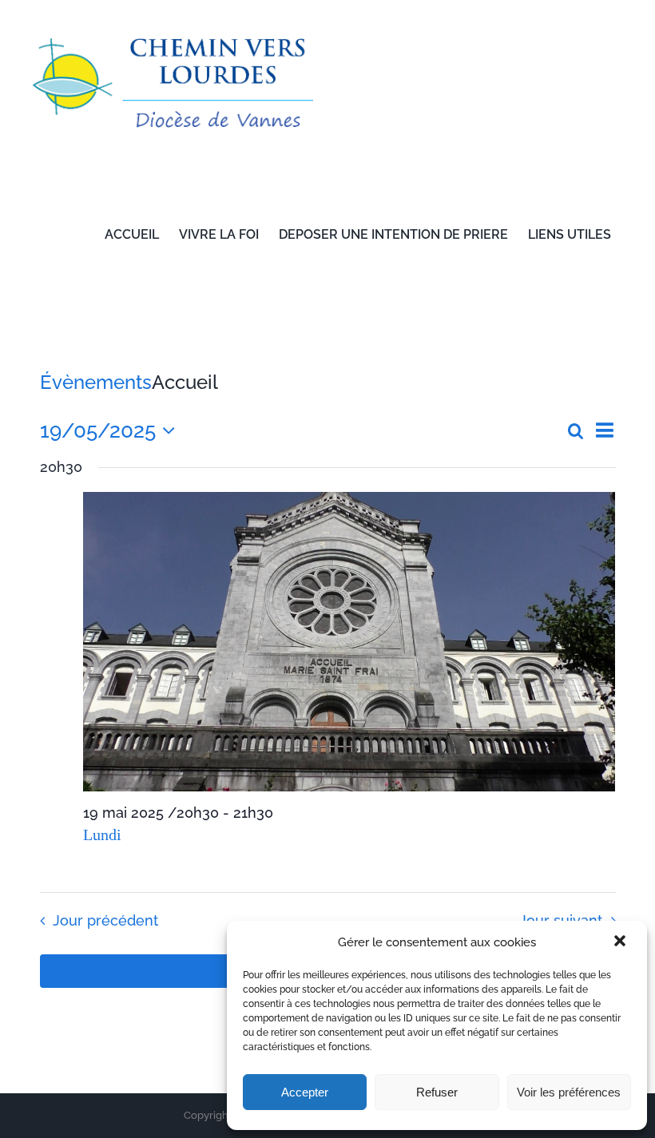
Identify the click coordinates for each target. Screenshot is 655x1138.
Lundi (102, 834)
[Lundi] (349, 641)
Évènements (96, 382)
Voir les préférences (569, 1092)
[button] (621, 942)
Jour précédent (105, 920)
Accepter (304, 1092)
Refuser (437, 1092)
